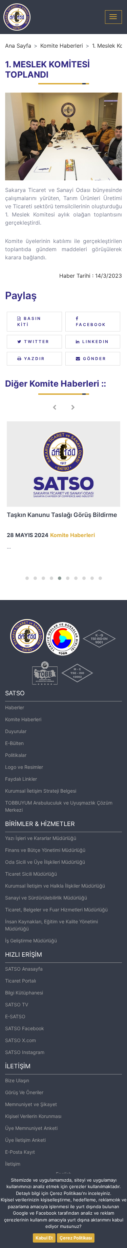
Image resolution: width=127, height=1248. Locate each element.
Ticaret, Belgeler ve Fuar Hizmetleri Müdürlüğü (56, 909)
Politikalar (15, 755)
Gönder (93, 358)
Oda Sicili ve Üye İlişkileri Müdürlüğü (45, 862)
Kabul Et (44, 1238)
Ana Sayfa (18, 45)
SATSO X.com (20, 1040)
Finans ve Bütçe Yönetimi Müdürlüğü (45, 850)
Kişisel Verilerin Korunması (33, 1116)
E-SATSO (15, 1016)
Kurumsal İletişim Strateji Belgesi (40, 791)
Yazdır (33, 358)
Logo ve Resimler (24, 767)
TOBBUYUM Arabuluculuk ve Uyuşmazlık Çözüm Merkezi (58, 806)
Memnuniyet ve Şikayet (31, 1104)
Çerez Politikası (76, 1238)
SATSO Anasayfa (24, 969)
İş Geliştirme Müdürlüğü (31, 940)
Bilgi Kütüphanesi (24, 992)
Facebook (91, 324)
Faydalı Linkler (21, 779)
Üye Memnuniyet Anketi (31, 1128)
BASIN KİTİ (29, 321)
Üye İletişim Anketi (25, 1140)
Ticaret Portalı (20, 981)
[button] (27, 578)
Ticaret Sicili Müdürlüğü (31, 874)
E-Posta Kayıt (20, 1152)
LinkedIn (94, 341)
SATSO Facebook (24, 1028)
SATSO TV (16, 1004)
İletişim (12, 1164)
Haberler (14, 707)
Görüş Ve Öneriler (24, 1092)
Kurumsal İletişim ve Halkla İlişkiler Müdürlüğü (55, 886)
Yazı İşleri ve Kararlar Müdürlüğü (40, 838)
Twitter (35, 341)
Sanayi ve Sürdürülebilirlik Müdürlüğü (46, 898)
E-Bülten (14, 743)
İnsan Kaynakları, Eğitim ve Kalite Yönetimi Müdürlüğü (51, 925)
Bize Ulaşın (17, 1080)
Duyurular (15, 731)
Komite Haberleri (61, 45)
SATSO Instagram (24, 1052)
